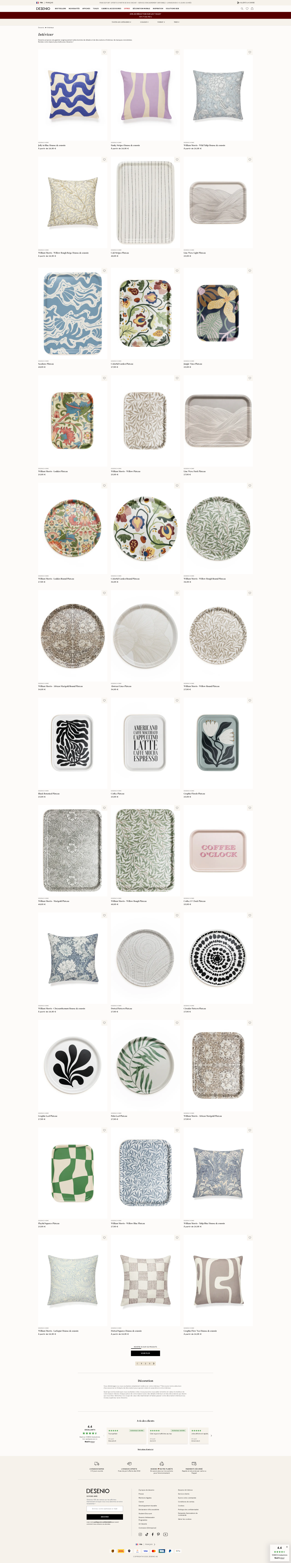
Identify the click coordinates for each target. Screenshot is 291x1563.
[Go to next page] (154, 1364)
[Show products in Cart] (252, 8)
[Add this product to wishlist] (104, 52)
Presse (141, 1494)
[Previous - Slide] (104, 1435)
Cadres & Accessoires (111, 9)
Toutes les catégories (121, 22)
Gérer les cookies (185, 1519)
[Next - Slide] (211, 1435)
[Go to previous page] (137, 1364)
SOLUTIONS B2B (172, 9)
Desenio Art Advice (185, 1490)
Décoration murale (141, 9)
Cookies (181, 1506)
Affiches (86, 9)
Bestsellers (60, 9)
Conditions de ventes (186, 1502)
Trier (176, 22)
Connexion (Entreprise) (147, 1528)
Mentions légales (145, 1498)
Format (160, 22)
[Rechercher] (242, 8)
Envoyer (105, 1517)
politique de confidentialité (103, 1522)
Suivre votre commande (187, 1498)
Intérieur (50, 28)
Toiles (96, 9)
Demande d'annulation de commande (188, 1514)
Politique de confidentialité (188, 1510)
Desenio (41, 28)
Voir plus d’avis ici (145, 1449)
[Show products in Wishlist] (247, 8)
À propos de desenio (146, 1490)
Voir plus (145, 1353)
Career (141, 1502)
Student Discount (145, 1514)
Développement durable (148, 1506)
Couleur (143, 22)
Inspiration (158, 9)
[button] (279, 1553)
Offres (127, 9)
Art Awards (143, 1524)
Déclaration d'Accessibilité (149, 1510)
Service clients (183, 1494)
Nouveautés (74, 9)
